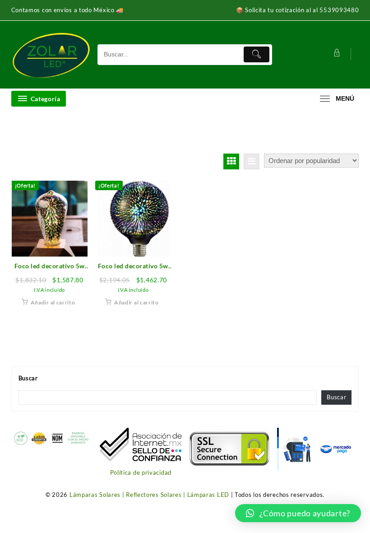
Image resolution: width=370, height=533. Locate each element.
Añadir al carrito (53, 302)
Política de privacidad (140, 472)
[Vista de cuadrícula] (231, 161)
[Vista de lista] (251, 161)
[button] (298, 513)
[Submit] (256, 54)
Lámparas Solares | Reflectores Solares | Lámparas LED (149, 494)
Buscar (28, 378)
